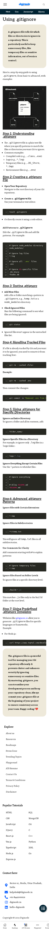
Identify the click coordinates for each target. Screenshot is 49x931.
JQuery (41, 12)
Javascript (28, 12)
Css (17, 12)
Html (8, 12)
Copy (43, 211)
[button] (43, 908)
